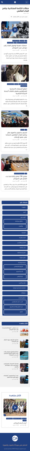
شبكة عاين (23, 50)
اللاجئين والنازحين (16, 40)
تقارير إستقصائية (21, 252)
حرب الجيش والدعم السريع (22, 42)
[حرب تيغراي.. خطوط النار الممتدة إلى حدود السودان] (24, 332)
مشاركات (23, 293)
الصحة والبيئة (22, 237)
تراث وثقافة (23, 247)
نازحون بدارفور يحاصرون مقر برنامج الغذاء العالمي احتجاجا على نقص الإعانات (16, 135)
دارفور (15, 42)
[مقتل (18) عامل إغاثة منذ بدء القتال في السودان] (15, 162)
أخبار (26, 40)
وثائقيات (21, 226)
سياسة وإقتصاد (24, 86)
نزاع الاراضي (20, 276)
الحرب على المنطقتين (23, 84)
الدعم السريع (19, 271)
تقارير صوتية (23, 257)
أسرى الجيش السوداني (20, 423)
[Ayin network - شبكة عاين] (15, 2)
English (24, 207)
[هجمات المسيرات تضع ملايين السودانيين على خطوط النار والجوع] (24, 367)
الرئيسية (16, 84)
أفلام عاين (22, 40)
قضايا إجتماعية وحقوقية (19, 288)
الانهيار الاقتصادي (18, 266)
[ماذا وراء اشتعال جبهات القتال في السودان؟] (24, 343)
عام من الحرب (22, 283)
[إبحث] (2, 2)
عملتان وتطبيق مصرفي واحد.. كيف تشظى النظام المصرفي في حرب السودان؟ (10, 353)
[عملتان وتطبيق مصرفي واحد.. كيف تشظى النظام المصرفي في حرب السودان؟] (24, 355)
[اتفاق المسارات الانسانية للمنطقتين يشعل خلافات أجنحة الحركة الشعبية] (15, 73)
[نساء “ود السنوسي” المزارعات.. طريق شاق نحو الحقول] (24, 379)
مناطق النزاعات (10, 42)
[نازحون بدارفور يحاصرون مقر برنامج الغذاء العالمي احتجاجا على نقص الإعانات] (15, 118)
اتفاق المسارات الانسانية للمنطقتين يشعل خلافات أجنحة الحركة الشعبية (15, 91)
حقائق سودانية (19, 221)
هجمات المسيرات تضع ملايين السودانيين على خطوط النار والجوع (11, 365)
